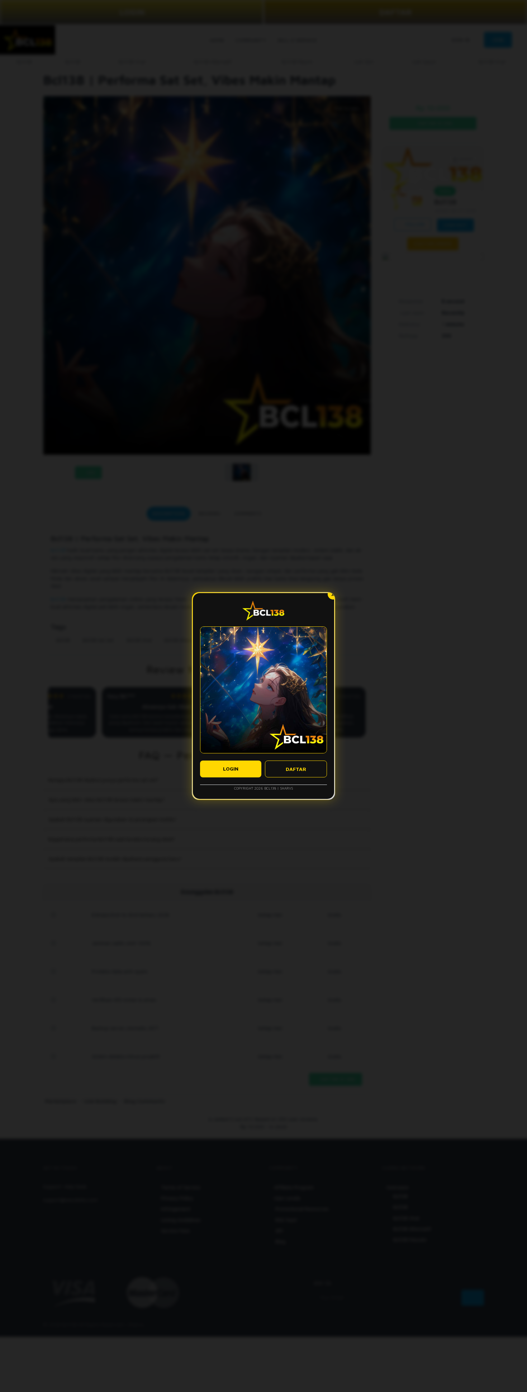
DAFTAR (296, 769)
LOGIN (230, 769)
